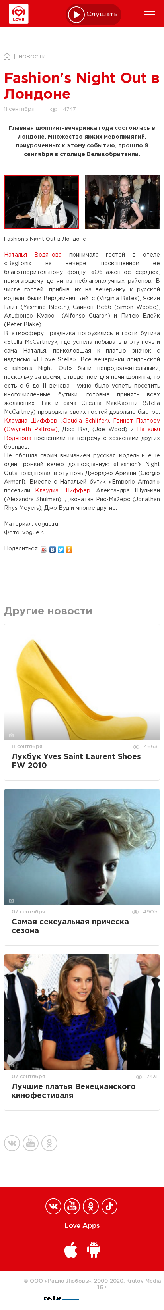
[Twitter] (61, 547)
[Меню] (149, 14)
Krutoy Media (143, 1280)
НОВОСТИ (32, 57)
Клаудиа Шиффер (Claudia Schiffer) (56, 421)
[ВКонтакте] (53, 547)
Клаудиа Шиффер (62, 490)
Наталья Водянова (33, 255)
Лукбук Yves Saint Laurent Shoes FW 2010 (76, 761)
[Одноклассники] (69, 547)
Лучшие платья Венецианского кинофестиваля (74, 1091)
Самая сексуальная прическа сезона (70, 926)
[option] (44, 202)
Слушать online (102, 14)
